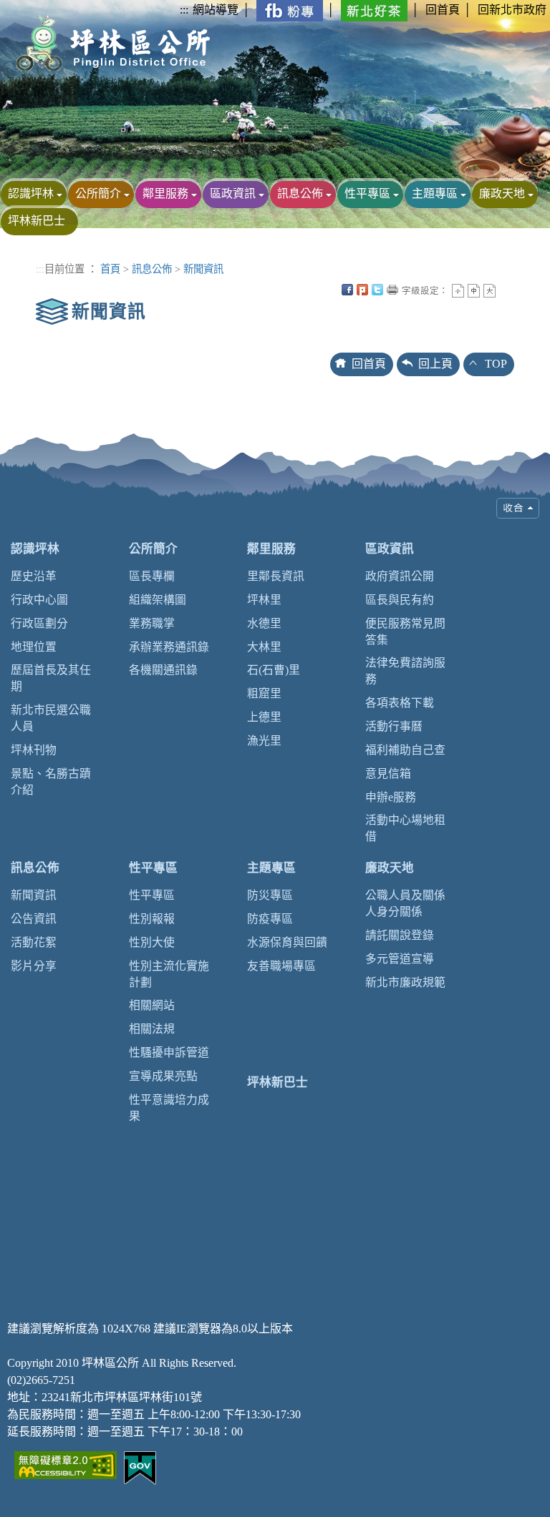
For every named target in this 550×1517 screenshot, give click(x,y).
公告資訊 (34, 919)
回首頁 (442, 10)
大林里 (264, 647)
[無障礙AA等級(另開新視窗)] (65, 1464)
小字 (458, 291)
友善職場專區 (281, 966)
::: (184, 10)
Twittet (377, 289)
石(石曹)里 (273, 670)
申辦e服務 (390, 797)
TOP (496, 364)
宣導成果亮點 (163, 1076)
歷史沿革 (34, 576)
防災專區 (270, 895)
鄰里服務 (165, 193)
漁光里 (264, 741)
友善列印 (392, 289)
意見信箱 (388, 773)
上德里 (264, 717)
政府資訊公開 (399, 576)
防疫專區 (270, 919)
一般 (474, 291)
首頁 (110, 269)
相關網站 (152, 1005)
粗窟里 (264, 693)
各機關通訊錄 (163, 670)
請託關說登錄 (399, 935)
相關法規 (152, 1029)
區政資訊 (233, 193)
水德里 (264, 623)
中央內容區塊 (505, 289)
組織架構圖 (157, 600)
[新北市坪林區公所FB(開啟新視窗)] (289, 10)
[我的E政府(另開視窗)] (140, 1466)
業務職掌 (152, 623)
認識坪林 (31, 193)
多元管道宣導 (399, 959)
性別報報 (152, 919)
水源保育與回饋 (287, 942)
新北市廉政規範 (405, 982)
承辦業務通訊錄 (169, 647)
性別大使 (152, 942)
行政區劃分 (39, 623)
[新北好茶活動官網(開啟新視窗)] (374, 10)
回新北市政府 (512, 10)
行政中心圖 (39, 600)
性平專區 (367, 193)
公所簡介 (98, 193)
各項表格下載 (399, 703)
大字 (489, 291)
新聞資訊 (203, 269)
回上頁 (435, 364)
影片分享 (34, 966)
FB (347, 289)
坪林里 (264, 600)
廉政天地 (502, 193)
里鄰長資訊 (275, 576)
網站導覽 (215, 10)
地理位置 (34, 647)
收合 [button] (517, 508)
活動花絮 (34, 942)
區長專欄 (152, 576)
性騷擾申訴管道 (169, 1052)
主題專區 (435, 193)
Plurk (362, 289)
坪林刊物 (34, 750)
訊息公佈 (300, 193)
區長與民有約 (399, 600)
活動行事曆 (394, 726)
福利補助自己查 (405, 750)
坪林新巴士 (36, 221)
